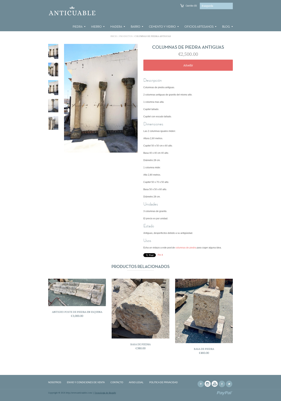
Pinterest (200, 384)
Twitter (229, 384)
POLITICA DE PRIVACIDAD (163, 382)
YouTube (215, 384)
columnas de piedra (185, 247)
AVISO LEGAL (136, 382)
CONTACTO (116, 382)
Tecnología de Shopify (105, 393)
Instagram (208, 384)
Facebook (222, 384)
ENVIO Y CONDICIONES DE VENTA (86, 382)
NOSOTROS (54, 382)
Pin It (160, 255)
